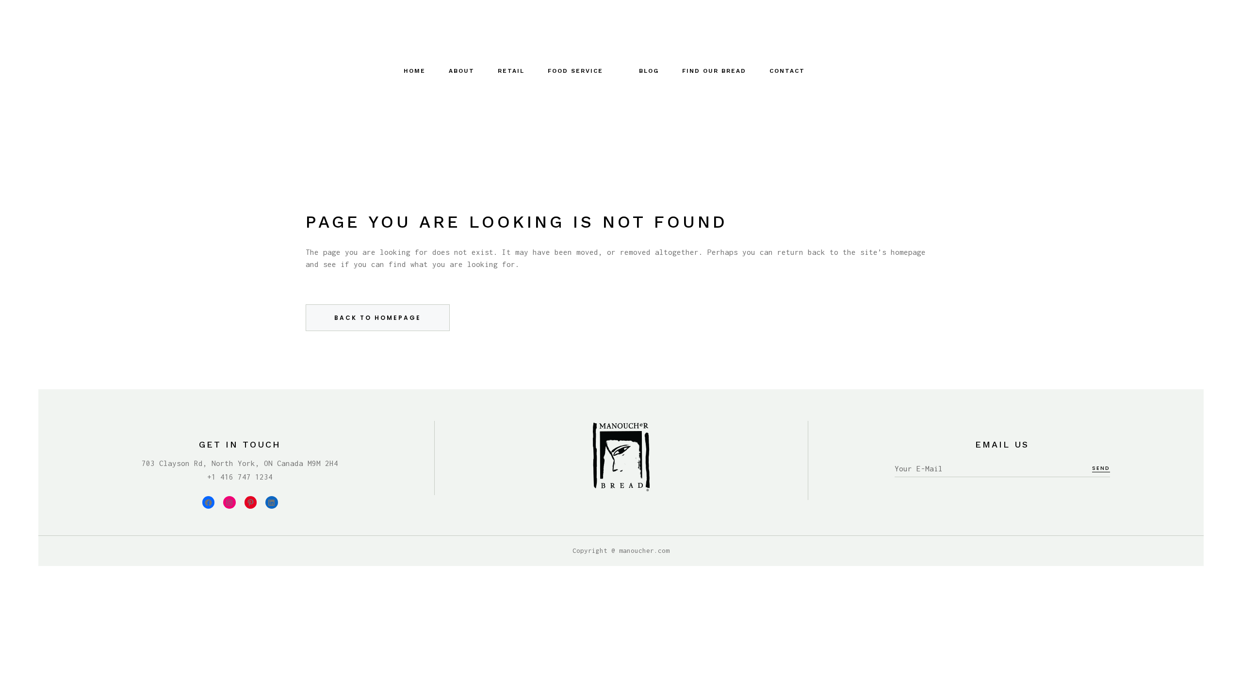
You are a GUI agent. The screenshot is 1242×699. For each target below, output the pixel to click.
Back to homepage (377, 318)
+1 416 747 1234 (240, 476)
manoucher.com (644, 550)
